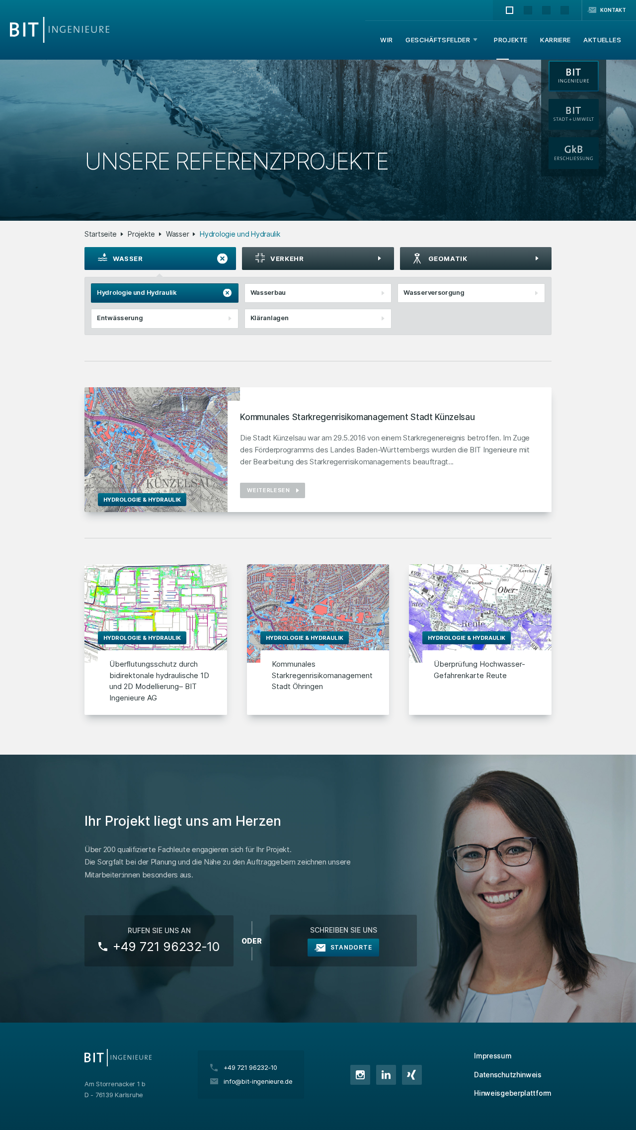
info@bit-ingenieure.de (258, 1081)
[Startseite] (59, 30)
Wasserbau (268, 292)
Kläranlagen (269, 318)
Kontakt (613, 10)
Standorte (351, 947)
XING (412, 1075)
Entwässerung (120, 318)
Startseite (100, 234)
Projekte (141, 234)
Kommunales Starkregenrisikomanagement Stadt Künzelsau (357, 417)
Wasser (177, 234)
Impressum (492, 1055)
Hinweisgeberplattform (513, 1093)
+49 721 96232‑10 (166, 946)
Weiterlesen (268, 490)
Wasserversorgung (433, 292)
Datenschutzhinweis (508, 1074)
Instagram (360, 1075)
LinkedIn (386, 1075)
